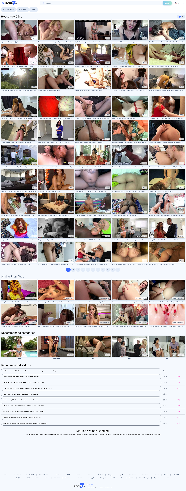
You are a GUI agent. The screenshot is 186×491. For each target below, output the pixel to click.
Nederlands (17, 475)
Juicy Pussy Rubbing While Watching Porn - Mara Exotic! (20, 394)
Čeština (67, 478)
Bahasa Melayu (144, 478)
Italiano (131, 478)
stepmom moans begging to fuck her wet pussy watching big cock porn (25, 423)
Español (167, 478)
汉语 (122, 478)
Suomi (37, 478)
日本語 (28, 478)
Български (79, 478)
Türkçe (6, 475)
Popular (23, 9)
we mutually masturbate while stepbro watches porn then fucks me (23, 411)
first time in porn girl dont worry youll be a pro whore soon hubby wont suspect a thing (29, 371)
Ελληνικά (57, 478)
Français (89, 475)
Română (58, 475)
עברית (113, 478)
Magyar (110, 475)
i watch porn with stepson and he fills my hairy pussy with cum (22, 417)
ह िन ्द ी (30, 475)
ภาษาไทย (176, 475)
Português (103, 478)
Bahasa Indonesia (44, 475)
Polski (68, 475)
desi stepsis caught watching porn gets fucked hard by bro (21, 376)
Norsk (166, 475)
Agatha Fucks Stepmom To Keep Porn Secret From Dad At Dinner (23, 382)
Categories (8, 9)
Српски (156, 475)
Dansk (47, 478)
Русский (156, 478)
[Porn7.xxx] (12, 3)
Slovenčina (145, 475)
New (33, 9)
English (121, 475)
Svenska (78, 475)
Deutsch (100, 475)
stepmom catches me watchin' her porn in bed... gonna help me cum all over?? (27, 388)
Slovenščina (132, 475)
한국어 (18, 478)
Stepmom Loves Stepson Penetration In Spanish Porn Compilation (23, 405)
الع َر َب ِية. (91, 478)
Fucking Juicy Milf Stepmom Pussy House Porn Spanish (20, 400)
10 (113, 270)
